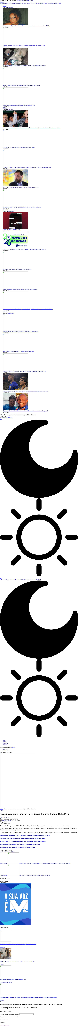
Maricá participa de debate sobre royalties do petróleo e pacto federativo (20, 289)
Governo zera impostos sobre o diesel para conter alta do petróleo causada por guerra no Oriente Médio (28, 309)
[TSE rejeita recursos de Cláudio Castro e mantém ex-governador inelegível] (15, 186)
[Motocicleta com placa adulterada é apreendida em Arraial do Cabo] (15, 103)
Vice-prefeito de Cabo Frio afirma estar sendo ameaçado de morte (19, 147)
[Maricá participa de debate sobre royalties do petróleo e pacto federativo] (15, 287)
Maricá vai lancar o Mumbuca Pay (11, 229)
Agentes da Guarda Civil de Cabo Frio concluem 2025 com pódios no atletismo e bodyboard (25, 411)
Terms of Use (29, 0)
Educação (2, 947)
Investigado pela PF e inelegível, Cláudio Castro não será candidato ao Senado (22, 207)
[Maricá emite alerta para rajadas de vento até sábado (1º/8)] (5, 976)
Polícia (1, 810)
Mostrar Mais (9, 417)
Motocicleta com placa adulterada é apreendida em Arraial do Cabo (19, 105)
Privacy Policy (20, 0)
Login (13, 747)
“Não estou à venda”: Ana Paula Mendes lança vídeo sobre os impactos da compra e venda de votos (27, 167)
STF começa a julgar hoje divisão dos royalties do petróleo (17, 269)
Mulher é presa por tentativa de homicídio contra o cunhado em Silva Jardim (21, 85)
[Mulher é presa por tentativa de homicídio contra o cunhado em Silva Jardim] (15, 84)
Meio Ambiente (8, 982)
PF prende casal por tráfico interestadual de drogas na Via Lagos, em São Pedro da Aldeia (24, 65)
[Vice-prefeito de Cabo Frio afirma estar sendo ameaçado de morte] (15, 146)
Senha (1, 1017)
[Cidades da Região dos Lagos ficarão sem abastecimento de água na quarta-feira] (5, 958)
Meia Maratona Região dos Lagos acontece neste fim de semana (18, 351)
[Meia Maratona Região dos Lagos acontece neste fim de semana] (15, 350)
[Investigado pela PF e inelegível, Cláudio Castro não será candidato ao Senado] (15, 205)
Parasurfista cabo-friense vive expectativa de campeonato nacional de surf (20, 331)
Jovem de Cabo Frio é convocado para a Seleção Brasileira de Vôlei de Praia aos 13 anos (24, 371)
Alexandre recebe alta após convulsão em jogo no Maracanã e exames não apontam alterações (25, 391)
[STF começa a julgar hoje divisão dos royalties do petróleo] (15, 268)
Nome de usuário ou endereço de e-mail (9, 1014)
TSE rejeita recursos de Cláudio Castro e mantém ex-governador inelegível (21, 187)
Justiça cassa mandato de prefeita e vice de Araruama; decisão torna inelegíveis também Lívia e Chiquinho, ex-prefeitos (31, 127)
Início (1, 809)
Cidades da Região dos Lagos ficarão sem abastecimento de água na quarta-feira (17, 961)
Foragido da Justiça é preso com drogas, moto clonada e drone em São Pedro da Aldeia (24, 45)
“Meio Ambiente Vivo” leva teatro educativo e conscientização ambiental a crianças (18, 944)
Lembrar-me (5, 1020)
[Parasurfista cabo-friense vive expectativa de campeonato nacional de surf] (15, 330)
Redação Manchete (6, 820)
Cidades (2, 964)
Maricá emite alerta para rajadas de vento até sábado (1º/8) (13, 979)
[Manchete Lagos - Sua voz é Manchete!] (30, 3)
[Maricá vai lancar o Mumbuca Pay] (15, 228)
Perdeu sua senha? (4, 1025)
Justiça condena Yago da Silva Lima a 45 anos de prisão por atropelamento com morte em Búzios (26, 25)
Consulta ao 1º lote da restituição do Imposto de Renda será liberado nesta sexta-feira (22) (24, 249)
